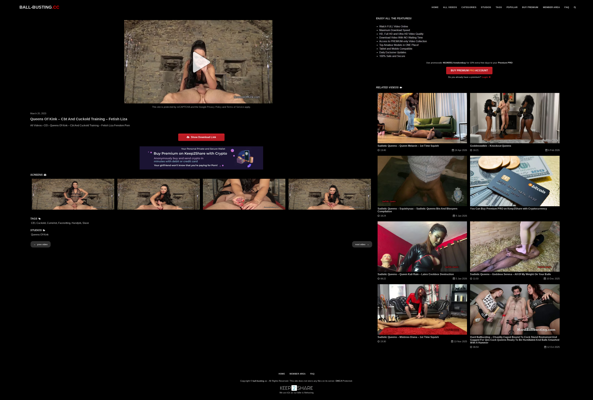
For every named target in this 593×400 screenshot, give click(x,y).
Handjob (76, 223)
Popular (512, 7)
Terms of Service (235, 107)
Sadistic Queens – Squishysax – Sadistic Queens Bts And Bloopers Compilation (417, 210)
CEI (33, 223)
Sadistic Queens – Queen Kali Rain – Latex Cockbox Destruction (416, 274)
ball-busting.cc (260, 381)
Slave (85, 223)
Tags (499, 7)
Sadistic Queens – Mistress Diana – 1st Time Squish (408, 337)
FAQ (566, 7)
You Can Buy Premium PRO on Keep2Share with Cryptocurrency (508, 208)
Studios (486, 7)
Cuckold (41, 223)
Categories (468, 7)
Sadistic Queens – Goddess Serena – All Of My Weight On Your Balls (510, 274)
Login (485, 77)
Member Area (551, 7)
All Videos (450, 7)
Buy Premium (530, 7)
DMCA (339, 381)
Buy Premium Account (469, 70)
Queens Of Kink (39, 234)
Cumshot (52, 223)
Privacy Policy (214, 107)
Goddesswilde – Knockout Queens (490, 146)
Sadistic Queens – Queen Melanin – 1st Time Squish (408, 146)
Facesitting (64, 223)
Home (435, 7)
